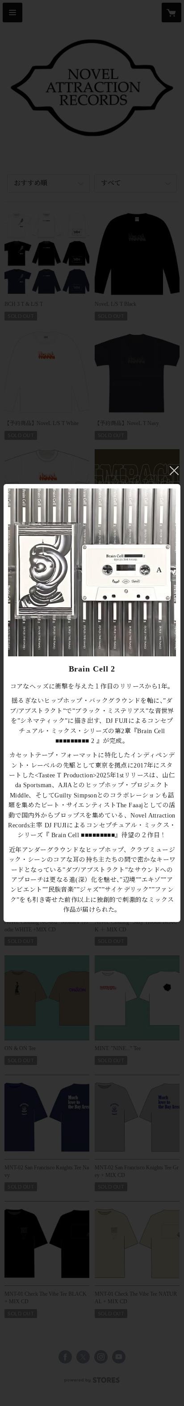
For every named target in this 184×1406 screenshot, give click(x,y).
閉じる (174, 470)
